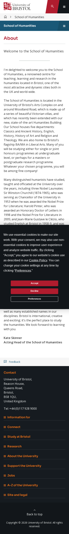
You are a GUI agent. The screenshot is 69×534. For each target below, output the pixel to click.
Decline (34, 291)
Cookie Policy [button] (38, 260)
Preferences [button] (23, 270)
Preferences (34, 299)
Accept (34, 283)
